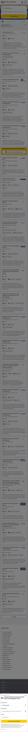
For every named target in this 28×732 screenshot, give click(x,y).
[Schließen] (25, 696)
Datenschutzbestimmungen (5, 725)
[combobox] (13, 705)
